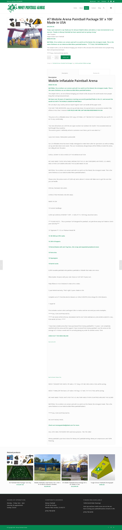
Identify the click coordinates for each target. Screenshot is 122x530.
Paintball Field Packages (66, 63)
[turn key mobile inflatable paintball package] (25, 33)
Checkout (103, 1)
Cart (99, 1)
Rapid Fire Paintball (51, 377)
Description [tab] (63, 73)
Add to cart (66, 57)
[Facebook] (108, 1)
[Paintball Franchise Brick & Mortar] (120, 265)
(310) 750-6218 (50, 511)
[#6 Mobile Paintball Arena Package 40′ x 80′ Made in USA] (1, 265)
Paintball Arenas (56, 63)
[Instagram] (111, 1)
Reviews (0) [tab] (94, 73)
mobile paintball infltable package (83, 63)
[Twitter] (113, 1)
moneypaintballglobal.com (64, 425)
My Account (93, 1)
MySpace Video (58, 377)
